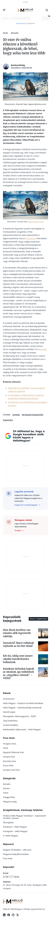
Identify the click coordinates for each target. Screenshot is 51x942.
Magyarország (10, 801)
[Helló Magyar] (25, 10)
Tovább (17, 530)
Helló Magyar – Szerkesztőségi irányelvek (22, 707)
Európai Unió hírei (11, 770)
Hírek (5, 748)
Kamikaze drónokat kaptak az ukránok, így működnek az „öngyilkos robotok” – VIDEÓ (18, 673)
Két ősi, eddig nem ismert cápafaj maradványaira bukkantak (18, 659)
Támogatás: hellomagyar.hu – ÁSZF (19, 716)
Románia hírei (9, 761)
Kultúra (6, 788)
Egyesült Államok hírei (13, 752)
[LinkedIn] (4, 915)
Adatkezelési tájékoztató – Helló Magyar (22, 729)
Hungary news (9, 743)
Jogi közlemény (10, 720)
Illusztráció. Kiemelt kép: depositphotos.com (25, 104)
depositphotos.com (36, 221)
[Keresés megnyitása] (47, 10)
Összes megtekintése (38, 619)
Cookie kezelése (10, 725)
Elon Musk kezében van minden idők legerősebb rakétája (17, 633)
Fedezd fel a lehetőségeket (26, 505)
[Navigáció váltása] (4, 10)
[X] (17, 915)
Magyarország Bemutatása (16, 854)
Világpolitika (9, 797)
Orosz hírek (8, 765)
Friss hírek (7, 858)
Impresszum (9, 699)
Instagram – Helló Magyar (15, 831)
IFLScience (30, 238)
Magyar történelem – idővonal (17, 850)
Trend (5, 792)
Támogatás (8, 822)
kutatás (43, 349)
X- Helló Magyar (10, 835)
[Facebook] (8, 915)
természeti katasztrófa (32, 414)
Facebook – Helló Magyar (15, 827)
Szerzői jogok (9, 712)
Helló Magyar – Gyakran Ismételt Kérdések (23, 703)
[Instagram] (13, 915)
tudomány (8, 420)
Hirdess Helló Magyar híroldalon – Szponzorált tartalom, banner (24, 816)
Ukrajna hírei (9, 756)
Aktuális (7, 784)
